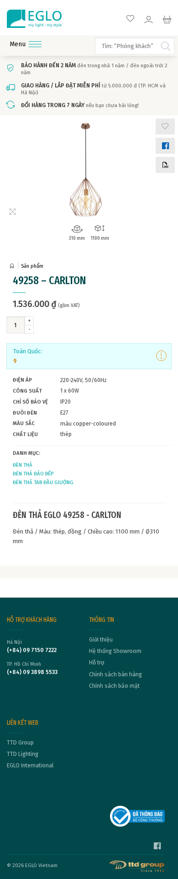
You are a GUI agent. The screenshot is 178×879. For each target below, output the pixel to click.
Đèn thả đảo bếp (33, 473)
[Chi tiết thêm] (161, 356)
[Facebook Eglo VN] (157, 847)
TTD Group (20, 742)
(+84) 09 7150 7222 (32, 650)
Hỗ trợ (96, 662)
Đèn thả (22, 465)
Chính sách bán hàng (115, 674)
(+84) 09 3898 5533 (32, 672)
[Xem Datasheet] (165, 165)
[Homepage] (14, 266)
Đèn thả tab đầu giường (43, 482)
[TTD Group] (137, 866)
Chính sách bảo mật (114, 686)
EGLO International (30, 765)
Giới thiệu (101, 639)
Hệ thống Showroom (115, 651)
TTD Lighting (22, 754)
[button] (165, 127)
